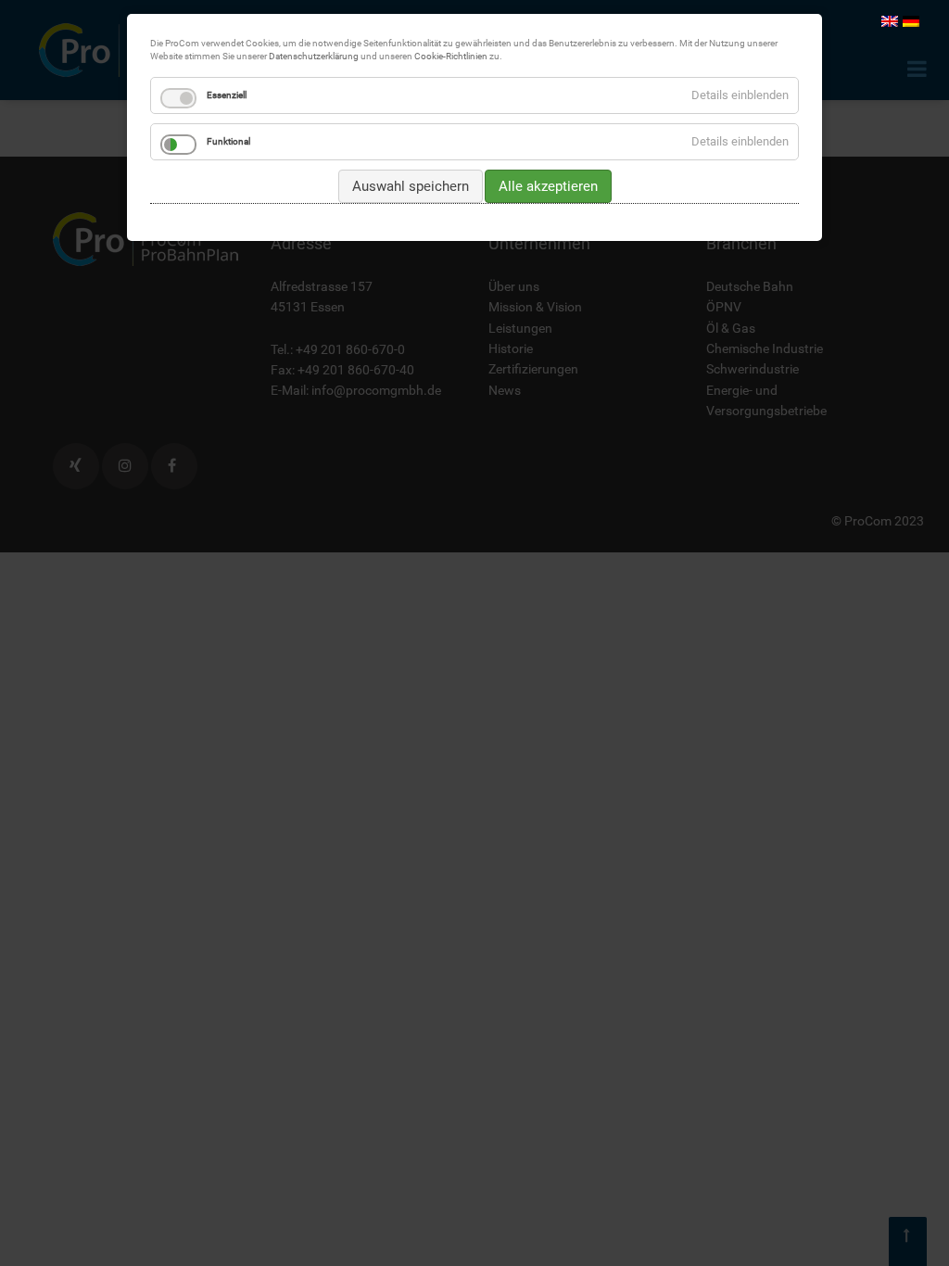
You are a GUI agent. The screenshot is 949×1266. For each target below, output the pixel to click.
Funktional (228, 141)
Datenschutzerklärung (314, 56)
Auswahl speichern (410, 186)
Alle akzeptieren (548, 186)
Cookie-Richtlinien (450, 56)
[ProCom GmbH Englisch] (889, 20)
